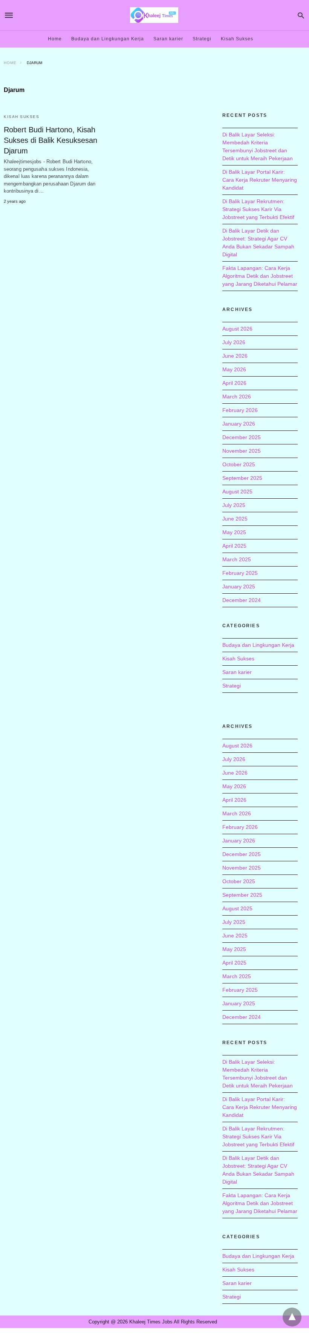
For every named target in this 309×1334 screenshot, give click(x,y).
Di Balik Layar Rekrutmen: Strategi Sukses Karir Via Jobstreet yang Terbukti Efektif (258, 209)
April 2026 (234, 383)
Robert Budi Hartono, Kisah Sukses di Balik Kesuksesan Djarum (50, 140)
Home (55, 38)
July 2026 (233, 342)
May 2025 (234, 532)
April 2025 (234, 546)
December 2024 (241, 600)
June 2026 (235, 356)
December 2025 (241, 437)
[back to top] (292, 1317)
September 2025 (242, 478)
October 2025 (238, 464)
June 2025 (235, 519)
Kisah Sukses (237, 38)
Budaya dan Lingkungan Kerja (107, 38)
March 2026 (236, 397)
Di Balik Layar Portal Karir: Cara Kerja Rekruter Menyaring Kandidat (259, 180)
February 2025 (240, 573)
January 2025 (238, 587)
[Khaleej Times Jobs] (154, 15)
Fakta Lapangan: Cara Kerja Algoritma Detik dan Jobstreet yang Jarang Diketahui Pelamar (259, 276)
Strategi (202, 38)
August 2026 (237, 329)
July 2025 (233, 505)
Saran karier (168, 38)
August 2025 (237, 492)
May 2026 (234, 369)
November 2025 (241, 451)
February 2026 (240, 410)
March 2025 (236, 559)
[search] (301, 15)
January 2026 (238, 424)
